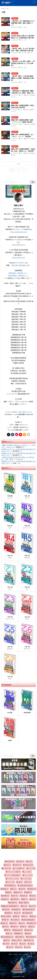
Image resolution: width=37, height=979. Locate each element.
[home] (28, 434)
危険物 (28, 892)
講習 (32, 926)
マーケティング (12, 878)
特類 (17, 916)
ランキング (26, 878)
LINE (20, 954)
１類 (7, 943)
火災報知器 (28, 913)
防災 (7, 940)
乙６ (22, 27)
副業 (9, 892)
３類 (23, 943)
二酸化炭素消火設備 (25, 885)
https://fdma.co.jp (18, 245)
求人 (24, 906)
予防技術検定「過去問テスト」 (18, 275)
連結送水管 (18, 930)
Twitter (17, 865)
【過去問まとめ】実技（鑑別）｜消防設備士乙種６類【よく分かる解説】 (23, 63)
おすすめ (7, 868)
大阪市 (24, 895)
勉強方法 (18, 892)
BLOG (15, 954)
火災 (18, 913)
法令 (33, 906)
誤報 (24, 926)
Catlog (21, 861)
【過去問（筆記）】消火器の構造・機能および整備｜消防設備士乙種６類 (23, 78)
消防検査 (16, 909)
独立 (25, 916)
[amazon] (24, 434)
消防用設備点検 (29, 909)
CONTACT (25, 954)
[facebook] (12, 434)
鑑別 (29, 933)
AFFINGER (10, 861)
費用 (8, 930)
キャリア (31, 868)
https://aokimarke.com (18, 232)
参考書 (6, 895)
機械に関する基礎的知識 (10, 906)
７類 (28, 947)
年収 (33, 895)
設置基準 (32, 923)
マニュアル (28, 875)
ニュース (27, 871)
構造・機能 (25, 902)
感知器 (5, 899)
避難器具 (19, 933)
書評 (25, 899)
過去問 (29, 930)
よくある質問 (19, 868)
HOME (10, 954)
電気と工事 (17, 940)
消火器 (7, 909)
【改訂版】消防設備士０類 (20, 265)
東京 (33, 899)
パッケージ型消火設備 (13, 875)
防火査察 (20, 937)
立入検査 (15, 919)
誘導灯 (15, 926)
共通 (22, 889)
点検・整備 (27, 52)
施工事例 (15, 899)
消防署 (9, 913)
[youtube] (20, 434)
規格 (4, 923)
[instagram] (16, 434)
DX (30, 861)
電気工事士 (29, 940)
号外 (15, 895)
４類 (31, 943)
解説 (13, 923)
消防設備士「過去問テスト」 (18, 273)
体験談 (5, 889)
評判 (6, 926)
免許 (14, 889)
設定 (22, 923)
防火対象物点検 (8, 937)
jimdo (8, 865)
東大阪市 (13, 902)
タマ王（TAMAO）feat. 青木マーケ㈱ (18, 412)
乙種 (20, 882)
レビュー (10, 882)
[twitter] (8, 434)
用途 (33, 916)
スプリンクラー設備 (13, 871)
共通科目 (32, 889)
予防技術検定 (10, 885)
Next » (19, 163)
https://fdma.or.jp (18, 258)
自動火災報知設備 (29, 919)
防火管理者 (32, 937)
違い (10, 933)
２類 (15, 943)
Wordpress (29, 865)
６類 (25, 27)
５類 (10, 947)
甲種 (6, 919)
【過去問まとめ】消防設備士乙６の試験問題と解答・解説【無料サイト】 (23, 23)
